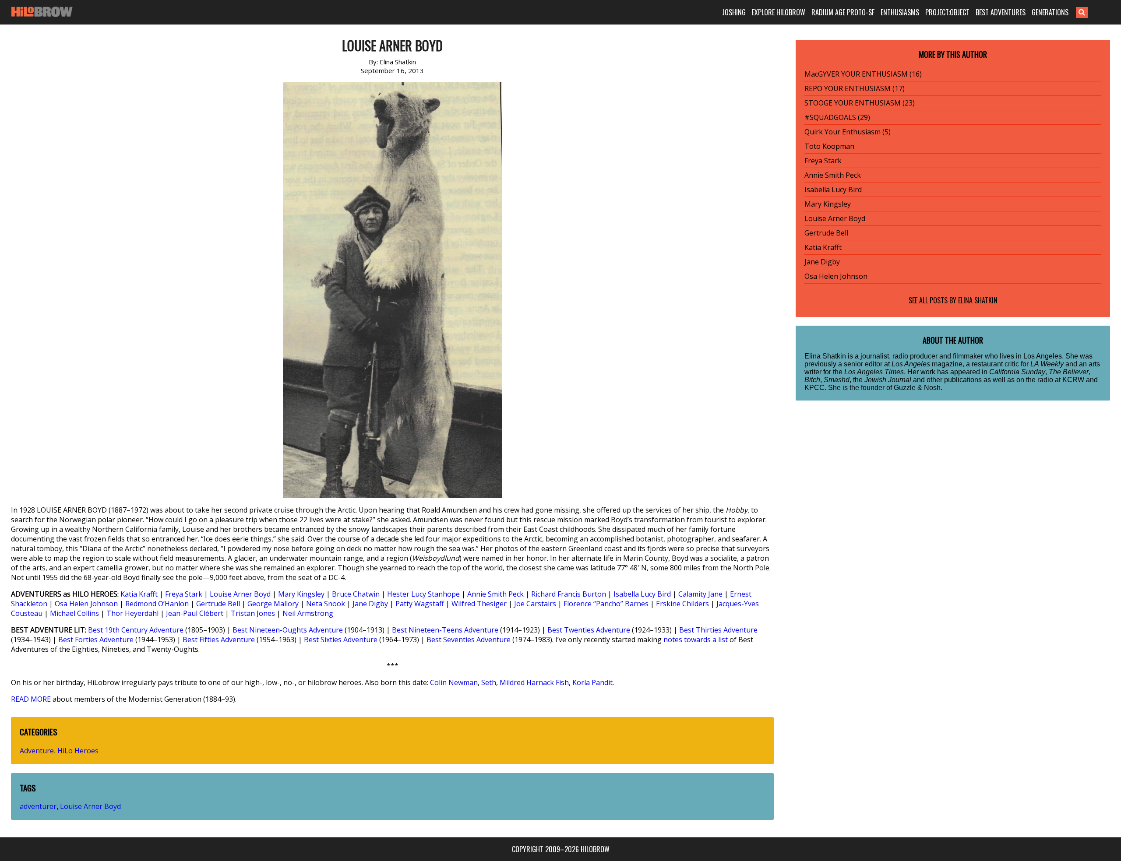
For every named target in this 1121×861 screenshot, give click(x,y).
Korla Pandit (592, 682)
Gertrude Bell (218, 603)
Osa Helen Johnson (86, 603)
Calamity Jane (700, 594)
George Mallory (273, 603)
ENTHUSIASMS (900, 12)
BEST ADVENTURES (1001, 12)
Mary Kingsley (301, 594)
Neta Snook (325, 603)
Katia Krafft (139, 594)
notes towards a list (695, 639)
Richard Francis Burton (568, 594)
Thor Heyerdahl (132, 613)
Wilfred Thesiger (479, 603)
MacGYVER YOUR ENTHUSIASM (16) (863, 74)
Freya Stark (183, 594)
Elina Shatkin (978, 300)
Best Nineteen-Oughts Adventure (288, 630)
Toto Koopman (829, 146)
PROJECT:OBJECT (947, 12)
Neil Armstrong (307, 613)
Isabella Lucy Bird (642, 594)
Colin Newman (454, 682)
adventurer (38, 806)
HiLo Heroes (78, 751)
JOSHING (734, 12)
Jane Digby (370, 603)
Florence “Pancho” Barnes (606, 603)
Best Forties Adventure (96, 639)
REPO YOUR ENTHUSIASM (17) (854, 88)
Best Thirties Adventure (718, 630)
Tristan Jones (253, 613)
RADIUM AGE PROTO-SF (842, 12)
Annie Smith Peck (495, 594)
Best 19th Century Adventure (135, 630)
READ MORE (31, 699)
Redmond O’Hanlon (157, 603)
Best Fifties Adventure (219, 639)
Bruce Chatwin (356, 594)
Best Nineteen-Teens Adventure (445, 630)
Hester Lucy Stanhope (423, 594)
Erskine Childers (682, 603)
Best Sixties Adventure (340, 639)
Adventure (37, 751)
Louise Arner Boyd (240, 594)
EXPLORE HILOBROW (778, 12)
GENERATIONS (1050, 12)
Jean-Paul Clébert (194, 613)
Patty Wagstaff (419, 603)
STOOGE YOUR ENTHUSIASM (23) (859, 103)
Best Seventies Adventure (469, 639)
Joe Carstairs (535, 603)
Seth (488, 682)
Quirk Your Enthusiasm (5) (847, 132)
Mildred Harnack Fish (534, 682)
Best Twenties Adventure (588, 630)
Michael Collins (74, 613)
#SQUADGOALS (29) (837, 117)
